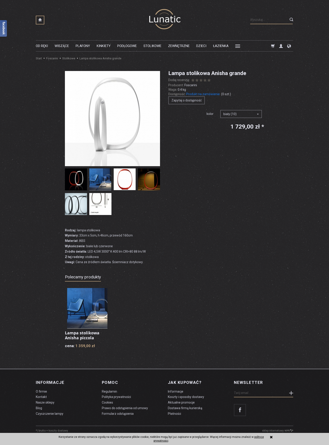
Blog (39, 408)
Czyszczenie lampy (49, 413)
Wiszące (62, 46)
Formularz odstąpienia (118, 413)
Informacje (50, 382)
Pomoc (110, 382)
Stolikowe (152, 46)
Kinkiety (104, 46)
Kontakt (41, 397)
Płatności (174, 413)
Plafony (83, 46)
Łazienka (221, 46)
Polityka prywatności (116, 397)
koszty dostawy (58, 430)
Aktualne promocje (181, 402)
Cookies (107, 402)
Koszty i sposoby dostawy (186, 397)
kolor (210, 114)
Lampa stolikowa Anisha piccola (82, 335)
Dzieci (201, 46)
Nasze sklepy (45, 402)
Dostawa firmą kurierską (185, 408)
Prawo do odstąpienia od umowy (125, 408)
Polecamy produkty (83, 276)
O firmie (41, 391)
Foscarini (190, 85)
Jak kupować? (184, 382)
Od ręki (42, 46)
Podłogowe (127, 46)
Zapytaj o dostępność (186, 100)
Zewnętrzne (179, 46)
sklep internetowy (273, 430)
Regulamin (109, 391)
